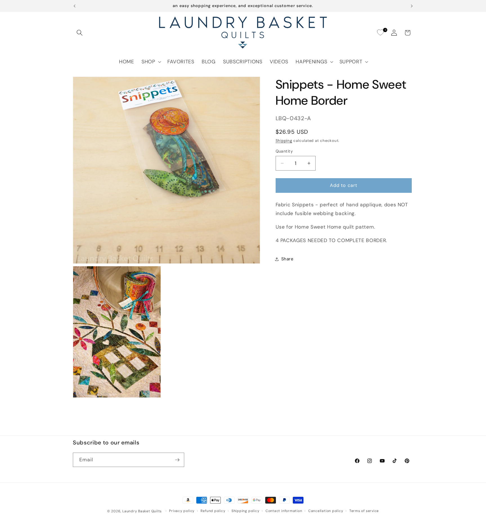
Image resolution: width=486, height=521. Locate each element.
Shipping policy (245, 511)
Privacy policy (182, 511)
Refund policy (213, 511)
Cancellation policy (325, 511)
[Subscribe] (177, 460)
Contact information (284, 511)
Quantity (284, 151)
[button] (79, 32)
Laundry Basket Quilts (142, 511)
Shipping (284, 140)
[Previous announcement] (74, 6)
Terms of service (364, 511)
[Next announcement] (412, 6)
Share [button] (287, 259)
